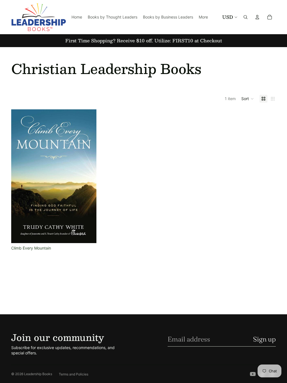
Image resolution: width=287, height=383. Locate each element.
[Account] (257, 17)
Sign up (264, 339)
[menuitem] (203, 17)
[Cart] (269, 17)
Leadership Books (38, 374)
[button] (247, 99)
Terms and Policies (73, 374)
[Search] (245, 17)
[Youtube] (252, 374)
